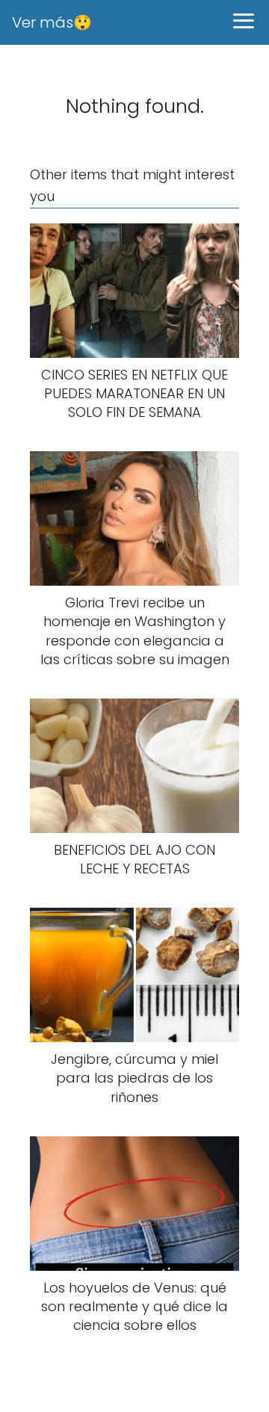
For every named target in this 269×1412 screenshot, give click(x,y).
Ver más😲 (52, 22)
